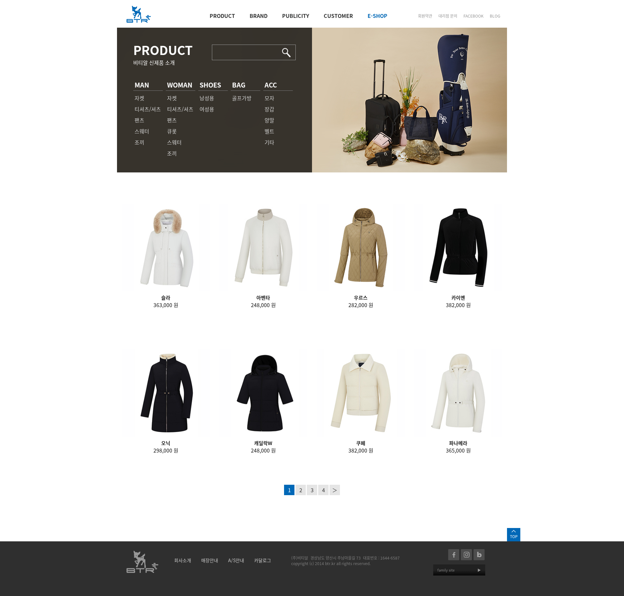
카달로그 (262, 560)
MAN (142, 84)
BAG (238, 84)
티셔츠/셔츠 (148, 109)
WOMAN (179, 84)
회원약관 (425, 16)
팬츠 (139, 120)
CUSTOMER (338, 16)
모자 (269, 98)
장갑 (269, 109)
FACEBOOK (473, 16)
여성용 (207, 109)
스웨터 (142, 131)
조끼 (139, 142)
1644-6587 (390, 558)
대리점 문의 (447, 16)
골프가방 (242, 98)
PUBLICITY (295, 16)
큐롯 (172, 131)
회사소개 (182, 560)
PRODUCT (222, 16)
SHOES (210, 84)
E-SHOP (377, 16)
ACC (271, 84)
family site (459, 570)
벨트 (269, 131)
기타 (269, 142)
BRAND (258, 16)
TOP (514, 536)
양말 (269, 120)
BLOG (495, 16)
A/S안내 (236, 560)
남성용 (207, 98)
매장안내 (209, 560)
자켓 (139, 98)
